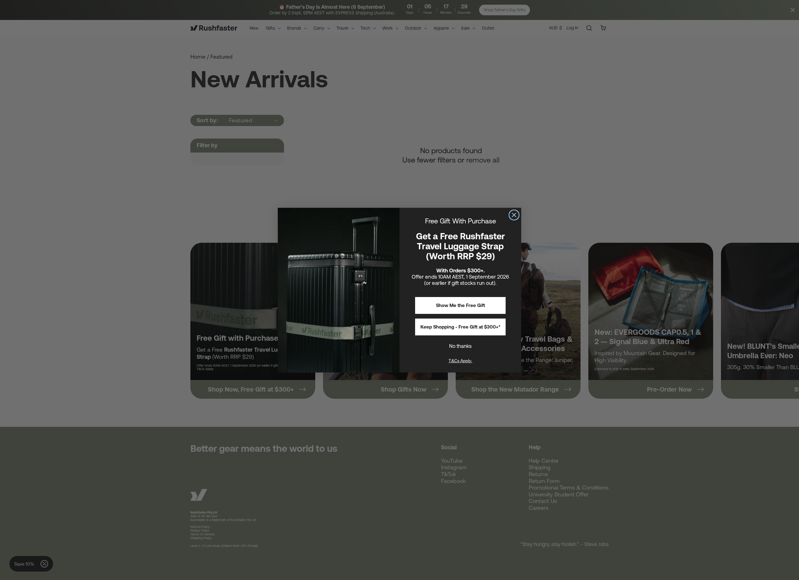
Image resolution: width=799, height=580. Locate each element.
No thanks (460, 346)
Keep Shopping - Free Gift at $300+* (460, 326)
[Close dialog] (514, 215)
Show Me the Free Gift (460, 305)
